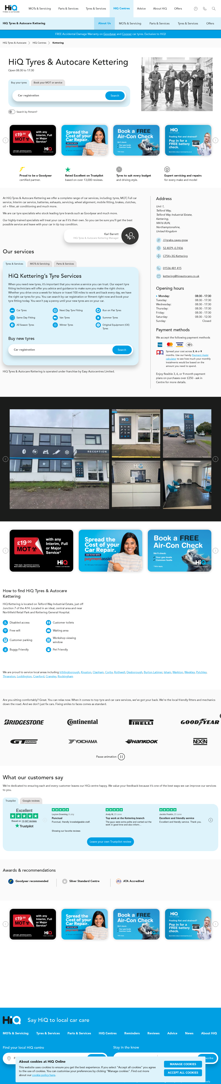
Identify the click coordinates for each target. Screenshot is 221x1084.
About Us (104, 23)
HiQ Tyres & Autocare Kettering (24, 23)
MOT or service (48, 82)
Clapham (98, 672)
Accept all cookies (183, 1073)
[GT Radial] (38, 741)
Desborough (134, 672)
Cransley (51, 676)
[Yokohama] (97, 741)
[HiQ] (15, 1020)
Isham (167, 672)
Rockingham (65, 676)
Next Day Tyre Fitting (71, 310)
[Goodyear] (182, 722)
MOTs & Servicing (130, 23)
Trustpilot (11, 800)
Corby (109, 672)
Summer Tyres (110, 317)
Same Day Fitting (26, 317)
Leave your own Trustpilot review (110, 841)
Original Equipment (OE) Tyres (116, 326)
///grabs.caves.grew (175, 240)
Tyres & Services (188, 23)
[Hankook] (156, 741)
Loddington (24, 676)
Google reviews (31, 800)
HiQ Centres (108, 1033)
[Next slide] (215, 140)
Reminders (132, 1033)
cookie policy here (43, 1075)
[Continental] (65, 722)
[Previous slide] (5, 140)
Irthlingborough (70, 672)
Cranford (38, 676)
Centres (39, 42)
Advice (172, 1033)
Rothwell (119, 672)
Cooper (127, 34)
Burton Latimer (153, 672)
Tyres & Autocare (14, 42)
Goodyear (109, 34)
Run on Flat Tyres (112, 310)
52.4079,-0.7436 (173, 248)
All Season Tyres (25, 324)
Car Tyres (22, 310)
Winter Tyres (66, 324)
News (189, 1033)
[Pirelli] (123, 722)
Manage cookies (183, 1064)
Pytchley (201, 672)
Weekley (189, 672)
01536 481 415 (172, 268)
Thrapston (9, 676)
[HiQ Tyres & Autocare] (11, 8)
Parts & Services (160, 23)
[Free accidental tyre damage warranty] (205, 716)
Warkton (177, 672)
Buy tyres (19, 82)
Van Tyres (65, 317)
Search (115, 95)
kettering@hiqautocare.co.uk (181, 276)
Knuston (86, 672)
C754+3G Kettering (175, 256)
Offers (210, 23)
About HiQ (209, 1033)
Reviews (153, 1033)
